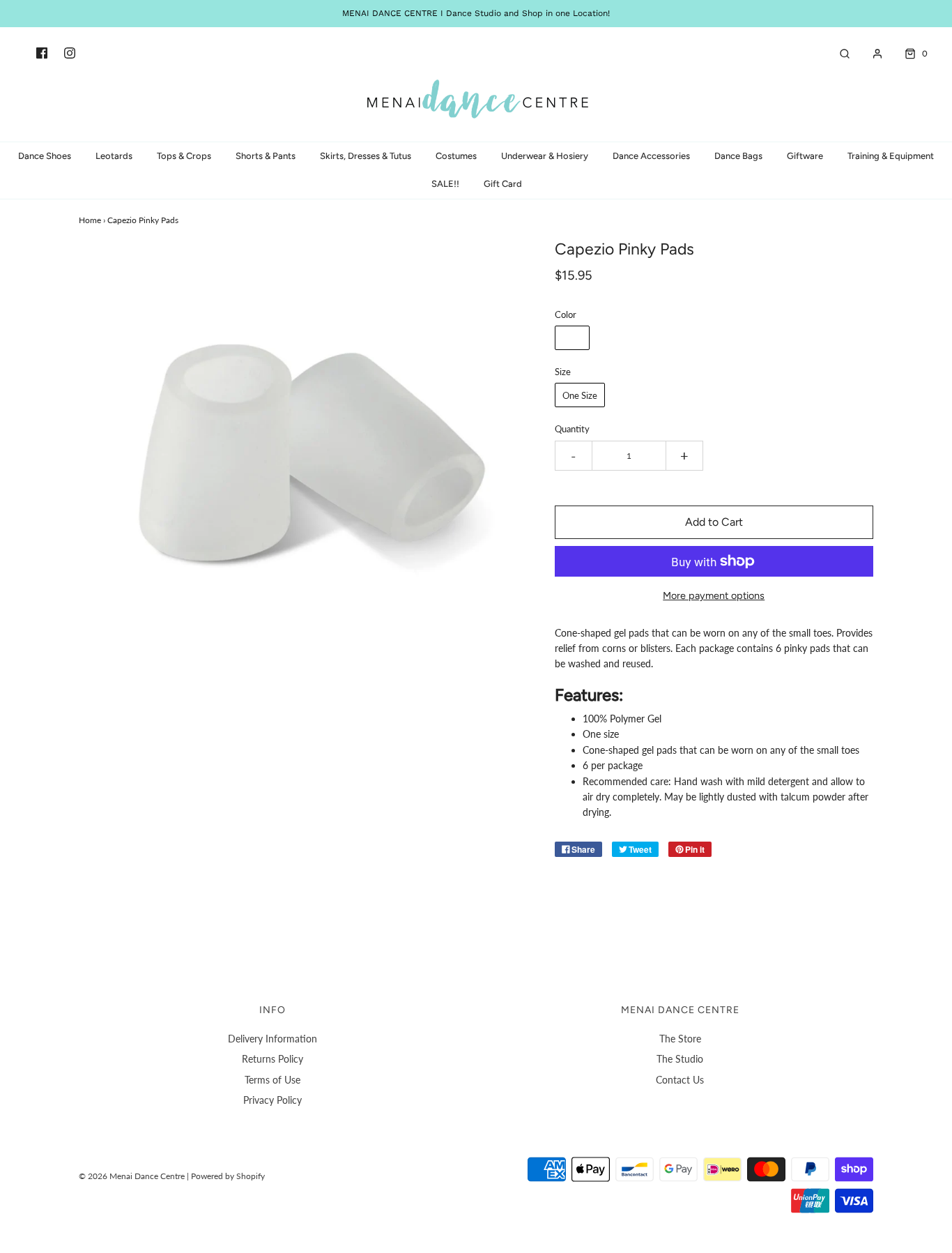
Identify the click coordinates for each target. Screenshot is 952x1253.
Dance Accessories (651, 156)
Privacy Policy (272, 1100)
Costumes (456, 156)
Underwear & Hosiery (544, 156)
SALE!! (445, 184)
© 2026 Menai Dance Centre (132, 1176)
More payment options (714, 595)
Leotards (113, 156)
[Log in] (870, 53)
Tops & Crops (184, 156)
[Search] (837, 53)
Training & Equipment (890, 156)
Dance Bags (738, 156)
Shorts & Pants (265, 156)
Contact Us (680, 1080)
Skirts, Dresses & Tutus (365, 156)
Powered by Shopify (228, 1176)
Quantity (572, 429)
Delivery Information (272, 1039)
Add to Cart (714, 522)
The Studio (680, 1059)
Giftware (805, 156)
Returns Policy (272, 1059)
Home (90, 220)
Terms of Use (272, 1080)
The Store (680, 1039)
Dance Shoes (44, 156)
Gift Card (503, 184)
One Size (579, 395)
